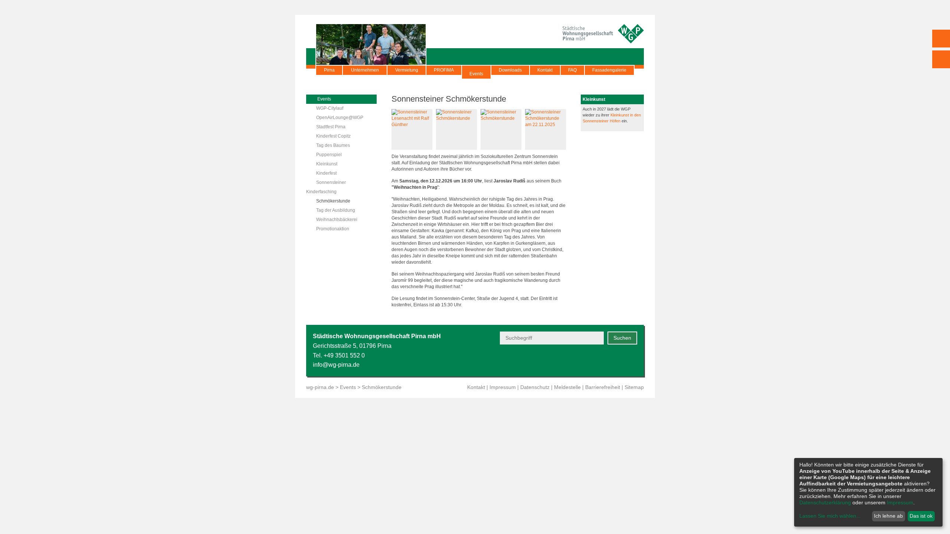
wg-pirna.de (320, 387)
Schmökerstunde (333, 201)
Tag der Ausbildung (335, 210)
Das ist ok (921, 516)
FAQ (572, 70)
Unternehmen (365, 70)
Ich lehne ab (888, 516)
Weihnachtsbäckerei (336, 219)
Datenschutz (535, 387)
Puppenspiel (329, 154)
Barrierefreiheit (602, 387)
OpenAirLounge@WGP (339, 117)
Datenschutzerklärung (825, 502)
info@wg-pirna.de (336, 365)
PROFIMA (444, 70)
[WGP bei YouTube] (578, 360)
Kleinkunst (326, 164)
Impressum (502, 387)
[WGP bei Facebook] (596, 360)
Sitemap (634, 387)
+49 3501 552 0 (344, 355)
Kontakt (545, 70)
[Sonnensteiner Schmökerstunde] (456, 118)
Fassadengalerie (609, 70)
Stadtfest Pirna (330, 126)
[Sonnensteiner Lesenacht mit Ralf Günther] (412, 124)
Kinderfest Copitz (333, 136)
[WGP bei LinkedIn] (632, 360)
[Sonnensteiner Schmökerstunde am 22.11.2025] (545, 124)
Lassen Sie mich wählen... (830, 516)
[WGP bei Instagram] (614, 360)
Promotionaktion (332, 228)
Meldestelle (567, 387)
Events (476, 73)
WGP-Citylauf (329, 108)
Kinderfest (326, 173)
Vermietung (406, 70)
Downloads (510, 70)
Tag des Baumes (333, 145)
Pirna (329, 70)
